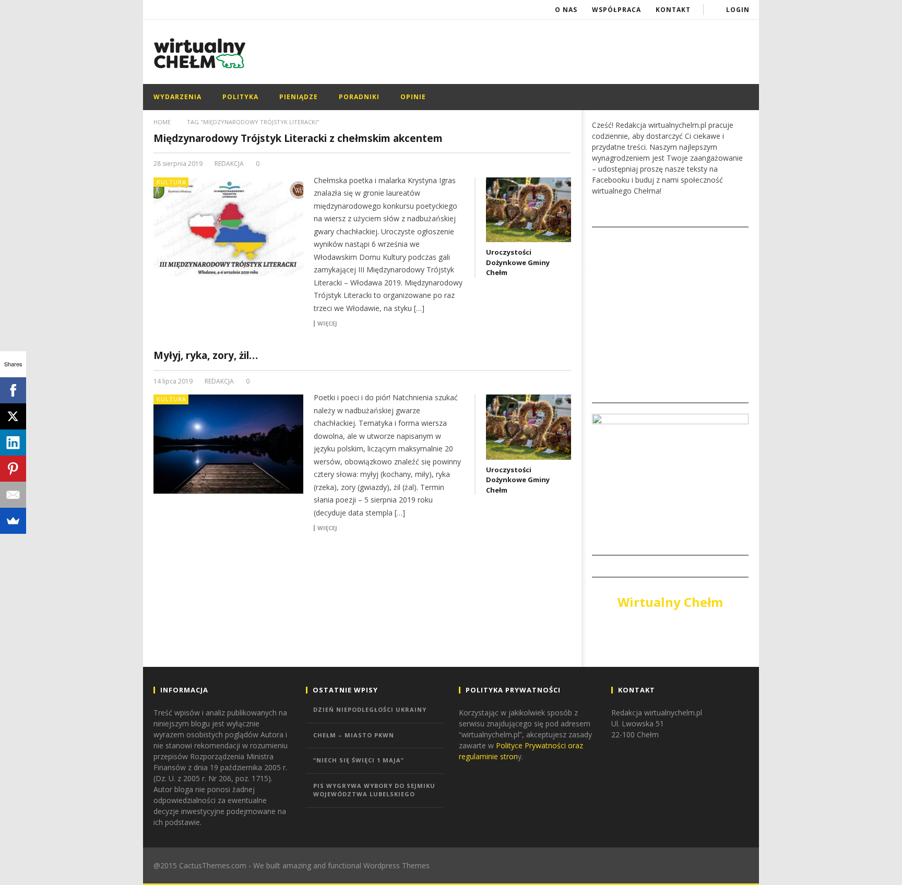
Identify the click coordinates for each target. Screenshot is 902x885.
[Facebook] (13, 390)
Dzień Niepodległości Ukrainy (369, 709)
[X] (13, 416)
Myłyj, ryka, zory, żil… (205, 355)
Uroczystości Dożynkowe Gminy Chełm (518, 262)
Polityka (240, 96)
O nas (566, 9)
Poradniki (359, 96)
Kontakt (673, 9)
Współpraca (616, 9)
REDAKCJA (229, 164)
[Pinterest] (13, 469)
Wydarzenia (177, 96)
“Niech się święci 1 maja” (358, 760)
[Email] (13, 495)
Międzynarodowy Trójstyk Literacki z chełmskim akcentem (298, 138)
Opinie (413, 96)
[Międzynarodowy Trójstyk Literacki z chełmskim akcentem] (228, 227)
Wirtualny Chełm (670, 602)
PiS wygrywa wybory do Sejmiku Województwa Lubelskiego (374, 790)
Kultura (171, 182)
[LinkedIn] (13, 442)
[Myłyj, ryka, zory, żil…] (228, 444)
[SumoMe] (13, 521)
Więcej (327, 323)
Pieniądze (298, 96)
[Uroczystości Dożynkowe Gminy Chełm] (528, 209)
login (738, 9)
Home (162, 122)
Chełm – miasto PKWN (353, 735)
